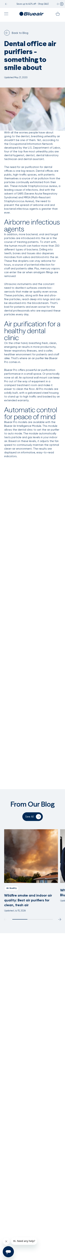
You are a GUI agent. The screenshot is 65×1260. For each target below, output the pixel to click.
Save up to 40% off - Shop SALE (32, 4)
